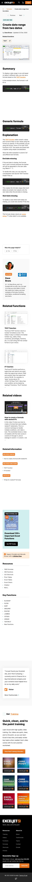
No (16, 251)
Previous (12, 15)
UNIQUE (6, 619)
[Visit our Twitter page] (16, 879)
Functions (5, 841)
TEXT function (21, 77)
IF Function (9, 367)
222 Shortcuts (8, 574)
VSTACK (6, 616)
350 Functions (8, 572)
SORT (6, 606)
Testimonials (19, 837)
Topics (18, 841)
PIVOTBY (7, 611)
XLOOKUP (7, 601)
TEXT (5, 41)
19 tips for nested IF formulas (12, 480)
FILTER (6, 603)
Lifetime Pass (17, 556)
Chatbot (6, 585)
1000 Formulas (8, 569)
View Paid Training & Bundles (14, 751)
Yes (9, 251)
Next (20, 15)
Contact (18, 844)
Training (14, 714)
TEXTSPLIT (7, 621)
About (17, 834)
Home (3, 8)
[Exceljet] (12, 823)
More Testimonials (11, 695)
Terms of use (23, 875)
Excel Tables (8, 580)
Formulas (9, 9)
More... (6, 587)
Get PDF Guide (11, 544)
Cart (23, 2)
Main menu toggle (2, 2)
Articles (5, 850)
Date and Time (7, 20)
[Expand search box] (19, 2)
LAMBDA (7, 614)
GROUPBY (7, 608)
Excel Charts (8, 582)
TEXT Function (10, 328)
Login (28, 2)
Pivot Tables (8, 577)
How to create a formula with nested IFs (14, 418)
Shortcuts (5, 847)
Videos (5, 837)
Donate (18, 847)
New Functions (8, 624)
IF (10, 41)
